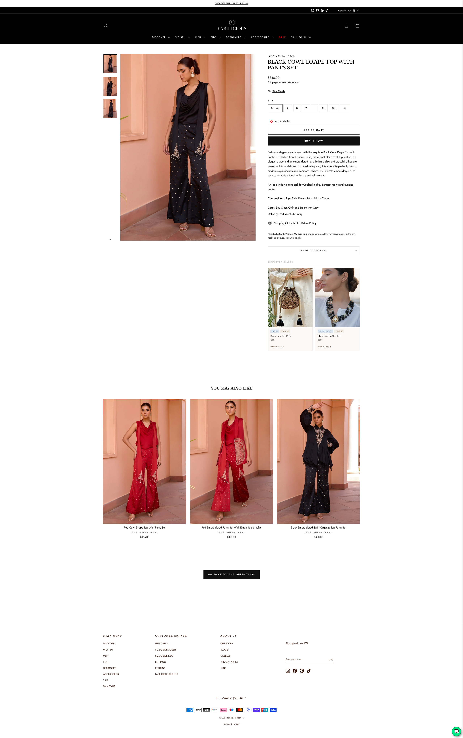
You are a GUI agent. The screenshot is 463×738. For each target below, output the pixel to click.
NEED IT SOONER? (314, 250)
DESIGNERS (234, 37)
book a (325, 234)
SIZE (271, 100)
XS (287, 108)
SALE (282, 37)
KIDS (214, 37)
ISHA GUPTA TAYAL (281, 55)
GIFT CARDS (161, 643)
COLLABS (225, 656)
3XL (345, 108)
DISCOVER (159, 37)
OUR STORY (226, 643)
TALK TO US (299, 37)
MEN (198, 37)
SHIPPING (160, 662)
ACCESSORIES (261, 37)
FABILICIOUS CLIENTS (166, 674)
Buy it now (313, 141)
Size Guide (278, 91)
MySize (275, 108)
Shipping (272, 82)
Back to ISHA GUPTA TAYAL (234, 574)
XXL (334, 108)
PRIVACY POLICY (229, 662)
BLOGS (224, 649)
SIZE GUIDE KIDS (164, 656)
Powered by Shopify (231, 724)
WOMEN (181, 37)
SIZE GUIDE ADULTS (165, 649)
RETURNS (160, 668)
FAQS (223, 668)
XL (323, 108)
